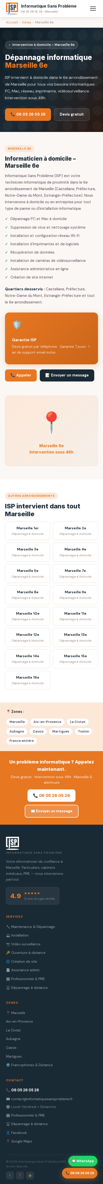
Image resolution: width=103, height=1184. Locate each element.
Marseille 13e (75, 637)
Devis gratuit (72, 114)
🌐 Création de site (21, 961)
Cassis (38, 731)
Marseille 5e (28, 573)
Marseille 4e (75, 552)
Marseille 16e (28, 680)
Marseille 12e (28, 637)
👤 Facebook (16, 1133)
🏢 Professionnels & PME (25, 979)
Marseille (17, 722)
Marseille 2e (75, 531)
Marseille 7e (75, 573)
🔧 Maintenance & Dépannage (30, 927)
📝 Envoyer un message (67, 375)
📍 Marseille (15, 1013)
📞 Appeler (20, 375)
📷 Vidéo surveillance (23, 944)
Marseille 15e (75, 659)
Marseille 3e (28, 552)
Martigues (60, 731)
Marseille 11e (75, 616)
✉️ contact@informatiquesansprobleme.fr (39, 1099)
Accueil (12, 22)
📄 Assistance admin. (23, 970)
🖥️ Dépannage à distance (27, 988)
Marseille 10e (28, 616)
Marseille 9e (75, 595)
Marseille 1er (28, 531)
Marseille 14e (28, 659)
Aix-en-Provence (47, 722)
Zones (26, 22)
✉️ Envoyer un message (51, 811)
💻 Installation (17, 935)
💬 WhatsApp (83, 1161)
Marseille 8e (28, 595)
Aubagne (17, 731)
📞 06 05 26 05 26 (28, 114)
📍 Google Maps (19, 1141)
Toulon (83, 731)
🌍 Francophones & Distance (29, 1065)
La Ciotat (78, 722)
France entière (22, 741)
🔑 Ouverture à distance (26, 953)
